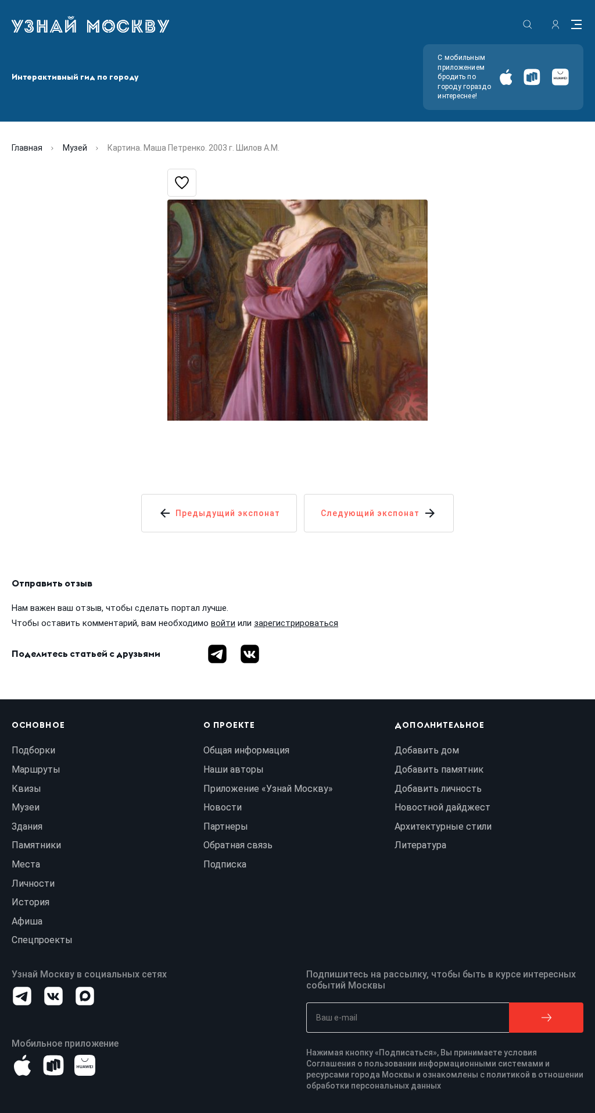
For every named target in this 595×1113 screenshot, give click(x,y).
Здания (27, 826)
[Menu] (576, 24)
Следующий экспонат (370, 513)
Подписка (224, 864)
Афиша (27, 921)
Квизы (26, 788)
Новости (222, 807)
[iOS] (506, 77)
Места (26, 864)
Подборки (33, 750)
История (30, 902)
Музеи (26, 807)
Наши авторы (233, 769)
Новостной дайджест (442, 807)
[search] (527, 24)
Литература (420, 845)
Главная (27, 147)
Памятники (36, 845)
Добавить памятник (439, 769)
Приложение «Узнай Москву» (268, 788)
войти (223, 623)
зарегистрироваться (296, 623)
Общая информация (246, 750)
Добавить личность (438, 788)
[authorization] (555, 24)
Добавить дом (427, 750)
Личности (33, 883)
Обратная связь (238, 845)
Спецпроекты (42, 939)
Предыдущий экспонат (227, 513)
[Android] (532, 77)
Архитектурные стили (443, 826)
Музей (75, 147)
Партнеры (225, 826)
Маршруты (36, 769)
